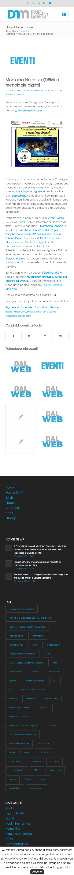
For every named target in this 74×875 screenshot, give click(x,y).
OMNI (22, 222)
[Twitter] (33, 3)
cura (34, 644)
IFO (55, 680)
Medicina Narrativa (44, 90)
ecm (59, 307)
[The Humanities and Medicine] (52, 391)
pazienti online (16, 770)
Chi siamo (12, 508)
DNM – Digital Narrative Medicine (26, 662)
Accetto (37, 871)
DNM (47, 653)
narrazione (43, 743)
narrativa (51, 725)
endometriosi (15, 671)
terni (28, 315)
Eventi (24, 30)
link (66, 301)
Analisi (10, 808)
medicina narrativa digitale (42, 311)
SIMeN (28, 779)
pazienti (54, 761)
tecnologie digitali (15, 315)
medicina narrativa (16, 311)
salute (12, 779)
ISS (51, 230)
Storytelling (14, 787)
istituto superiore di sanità (33, 689)
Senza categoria (17, 844)
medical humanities (19, 707)
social (43, 779)
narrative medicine (19, 743)
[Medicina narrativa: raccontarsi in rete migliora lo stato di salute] (52, 416)
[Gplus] (44, 3)
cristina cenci (16, 644)
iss (10, 689)
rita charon (55, 770)
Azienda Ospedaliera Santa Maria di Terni (33, 307)
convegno (37, 635)
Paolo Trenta (15, 761)
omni (26, 752)
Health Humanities (18, 823)
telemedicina (36, 787)
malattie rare (51, 698)
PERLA (37, 770)
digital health (53, 644)
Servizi (9, 497)
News (9, 513)
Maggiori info (61, 867)
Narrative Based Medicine (22, 734)
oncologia (44, 752)
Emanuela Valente (15, 94)
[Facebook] (28, 3)
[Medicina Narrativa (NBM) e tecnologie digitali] (37, 61)
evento (35, 671)
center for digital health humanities (27, 626)
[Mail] (50, 3)
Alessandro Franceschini (21, 608)
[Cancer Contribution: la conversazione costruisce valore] (21, 366)
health (12, 680)
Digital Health (15, 813)
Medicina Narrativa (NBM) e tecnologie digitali (32, 82)
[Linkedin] (39, 3)
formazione (54, 671)
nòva (12, 752)
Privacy (11, 518)
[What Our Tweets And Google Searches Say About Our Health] (21, 391)
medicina (44, 707)
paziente (36, 761)
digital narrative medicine (22, 653)
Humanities (13, 828)
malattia (30, 698)
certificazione (16, 635)
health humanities (35, 680)
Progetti (11, 503)
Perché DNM (14, 492)
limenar (13, 698)
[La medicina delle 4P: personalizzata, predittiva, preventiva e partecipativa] (52, 441)
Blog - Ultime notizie (19, 27)
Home (15, 30)
